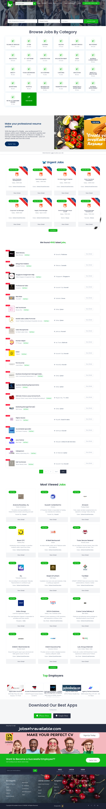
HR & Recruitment (61, 59)
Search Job (91, 21)
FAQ (55, 790)
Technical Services (12, 44)
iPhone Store (44, 716)
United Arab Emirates (43, 784)
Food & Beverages (29, 73)
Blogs (50, 3)
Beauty (13, 73)
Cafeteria (61, 73)
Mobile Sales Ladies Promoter (25, 319)
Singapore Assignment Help (25, 275)
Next (56, 471)
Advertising (13, 87)
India (39, 787)
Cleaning (45, 44)
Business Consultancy (93, 59)
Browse (44, 3)
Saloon (61, 44)
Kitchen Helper (20, 341)
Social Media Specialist (23, 429)
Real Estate (13, 59)
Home (38, 3)
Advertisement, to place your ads (53, 153)
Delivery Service (77, 44)
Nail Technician (21, 308)
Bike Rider (19, 297)
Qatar (39, 793)
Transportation (61, 87)
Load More (53, 230)
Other (29, 44)
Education (77, 73)
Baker (18, 352)
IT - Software (28, 59)
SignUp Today (12, 144)
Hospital (29, 87)
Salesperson (20, 451)
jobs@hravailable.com (60, 728)
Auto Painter (20, 440)
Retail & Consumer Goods (13, 101)
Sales (77, 59)
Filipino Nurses (20, 418)
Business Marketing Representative (27, 385)
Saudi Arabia (41, 796)
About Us (56, 787)
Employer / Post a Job (91, 3)
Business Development (93, 87)
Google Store (63, 716)
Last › (63, 471)
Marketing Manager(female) (25, 407)
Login (79, 3)
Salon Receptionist (22, 330)
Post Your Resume (70, 3)
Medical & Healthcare (93, 73)
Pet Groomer (20, 363)
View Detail (17, 193)
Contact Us (57, 793)
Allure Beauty (20, 253)
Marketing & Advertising (77, 87)
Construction (45, 59)
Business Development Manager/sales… (29, 374)
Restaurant (93, 44)
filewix (30, 135)
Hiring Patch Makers (22, 264)
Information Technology (45, 87)
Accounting (45, 73)
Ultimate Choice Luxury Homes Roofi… (28, 396)
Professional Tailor (22, 286)
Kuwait (40, 790)
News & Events (57, 3)
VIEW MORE (29, 100)
